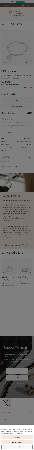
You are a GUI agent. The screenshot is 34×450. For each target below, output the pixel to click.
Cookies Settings (17, 447)
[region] (17, 437)
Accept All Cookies (17, 442)
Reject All (17, 437)
